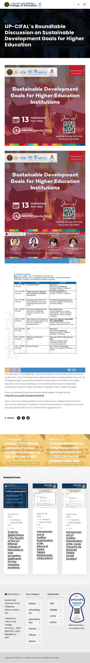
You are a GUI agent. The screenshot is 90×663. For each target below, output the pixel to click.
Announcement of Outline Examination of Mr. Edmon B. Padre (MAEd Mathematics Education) (45, 545)
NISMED (53, 609)
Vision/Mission (34, 611)
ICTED (53, 616)
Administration (34, 621)
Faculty (32, 628)
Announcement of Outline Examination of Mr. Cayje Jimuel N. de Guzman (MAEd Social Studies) (74, 545)
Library (32, 641)
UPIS (52, 603)
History (32, 603)
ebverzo (17, 520)
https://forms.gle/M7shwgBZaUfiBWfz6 (24, 395)
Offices (32, 634)
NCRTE (53, 622)
